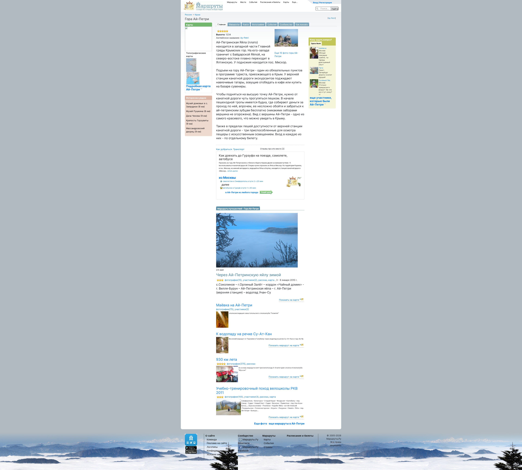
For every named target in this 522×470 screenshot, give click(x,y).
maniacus (323, 48)
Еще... (295, 2)
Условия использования (220, 454)
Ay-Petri (331, 18)
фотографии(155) (234, 396)
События (253, 2)
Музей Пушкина (194, 111)
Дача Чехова (193, 115)
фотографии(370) (236, 363)
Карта (246, 24)
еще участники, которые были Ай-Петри (321, 101)
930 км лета (226, 359)
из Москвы (227, 178)
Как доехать (302, 24)
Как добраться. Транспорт (230, 149)
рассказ (262, 280)
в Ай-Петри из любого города (241, 192)
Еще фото (260, 423)
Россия (188, 14)
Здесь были (316, 43)
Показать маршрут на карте (284, 345)
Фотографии (258, 24)
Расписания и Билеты (270, 2)
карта (271, 280)
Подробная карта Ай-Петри (198, 87)
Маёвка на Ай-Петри (234, 305)
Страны (268, 447)
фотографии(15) (233, 280)
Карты (286, 2)
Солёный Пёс (324, 80)
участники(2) (250, 280)
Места (243, 2)
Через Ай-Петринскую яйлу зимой (248, 275)
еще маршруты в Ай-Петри (286, 423)
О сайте (210, 435)
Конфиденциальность (219, 450)
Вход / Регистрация (322, 2)
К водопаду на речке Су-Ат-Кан (244, 334)
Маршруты (232, 2)
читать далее (232, 171)
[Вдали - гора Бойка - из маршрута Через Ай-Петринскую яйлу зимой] (257, 240)
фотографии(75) (224, 309)
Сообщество (286, 24)
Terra (321, 68)
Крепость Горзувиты (197, 120)
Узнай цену (266, 192)
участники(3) (251, 396)
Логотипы (212, 447)
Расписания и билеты (300, 435)
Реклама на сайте (217, 443)
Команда (212, 439)
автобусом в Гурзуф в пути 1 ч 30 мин (239, 188)
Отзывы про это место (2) (272, 148)
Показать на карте (289, 299)
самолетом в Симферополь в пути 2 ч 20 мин (243, 181)
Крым (197, 14)
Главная (221, 24)
